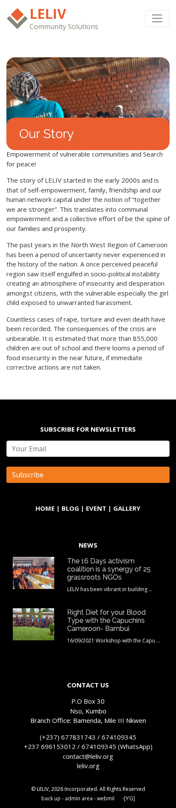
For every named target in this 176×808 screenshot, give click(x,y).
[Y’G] (129, 798)
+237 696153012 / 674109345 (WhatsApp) (88, 746)
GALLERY (127, 508)
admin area (79, 798)
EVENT (96, 508)
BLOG (70, 508)
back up (51, 798)
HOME (45, 508)
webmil (105, 798)
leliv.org (88, 765)
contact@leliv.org (88, 756)
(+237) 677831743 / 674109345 (88, 737)
